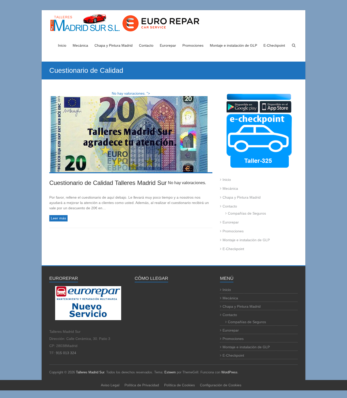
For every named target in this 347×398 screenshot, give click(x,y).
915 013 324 (66, 353)
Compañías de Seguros (247, 213)
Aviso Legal (110, 385)
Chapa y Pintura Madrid (113, 45)
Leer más (58, 218)
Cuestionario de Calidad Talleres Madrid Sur (127, 182)
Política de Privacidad (141, 385)
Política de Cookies (179, 385)
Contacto (146, 45)
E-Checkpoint (274, 45)
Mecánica (80, 45)
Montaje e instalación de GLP (233, 45)
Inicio (62, 45)
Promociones (192, 45)
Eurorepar (168, 45)
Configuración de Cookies (220, 385)
